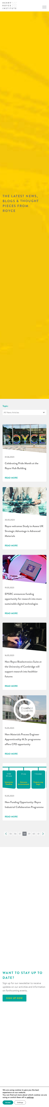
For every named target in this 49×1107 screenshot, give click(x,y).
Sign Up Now (14, 998)
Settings (20, 1102)
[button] (6, 834)
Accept (7, 1102)
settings (30, 1097)
